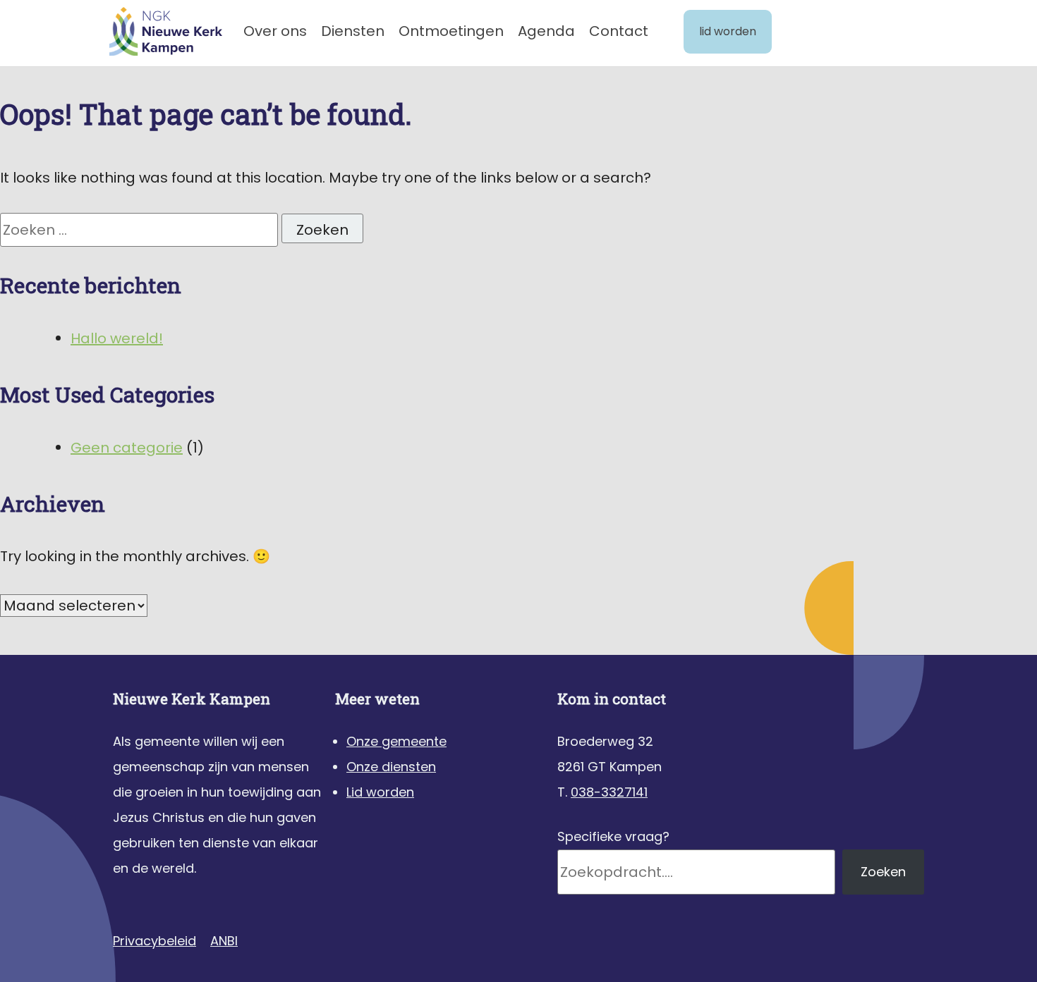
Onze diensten (391, 766)
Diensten (352, 31)
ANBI (224, 941)
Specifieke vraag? (613, 836)
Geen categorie (127, 448)
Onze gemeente (396, 741)
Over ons (275, 31)
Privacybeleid (154, 941)
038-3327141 (609, 792)
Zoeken (883, 871)
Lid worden (727, 31)
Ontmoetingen (451, 31)
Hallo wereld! (117, 338)
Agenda (546, 31)
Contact (618, 31)
